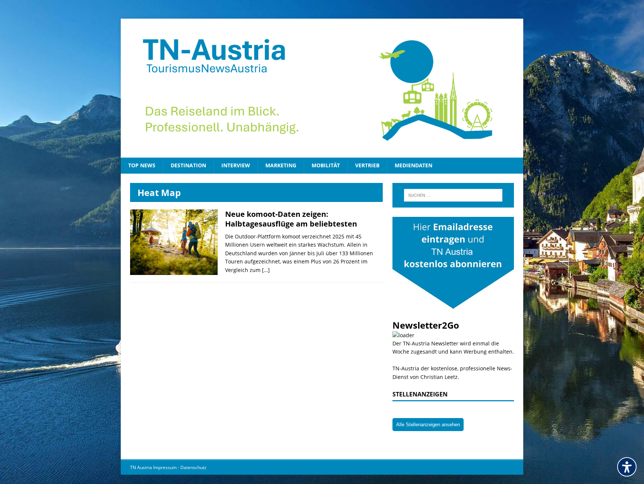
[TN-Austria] (322, 88)
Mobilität (326, 165)
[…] (266, 269)
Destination (188, 165)
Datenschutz (193, 467)
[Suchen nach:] (453, 195)
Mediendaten (413, 165)
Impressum (165, 467)
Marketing (280, 165)
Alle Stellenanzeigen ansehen (428, 424)
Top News (141, 165)
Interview (235, 165)
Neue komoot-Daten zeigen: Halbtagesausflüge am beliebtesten (291, 219)
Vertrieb (367, 165)
